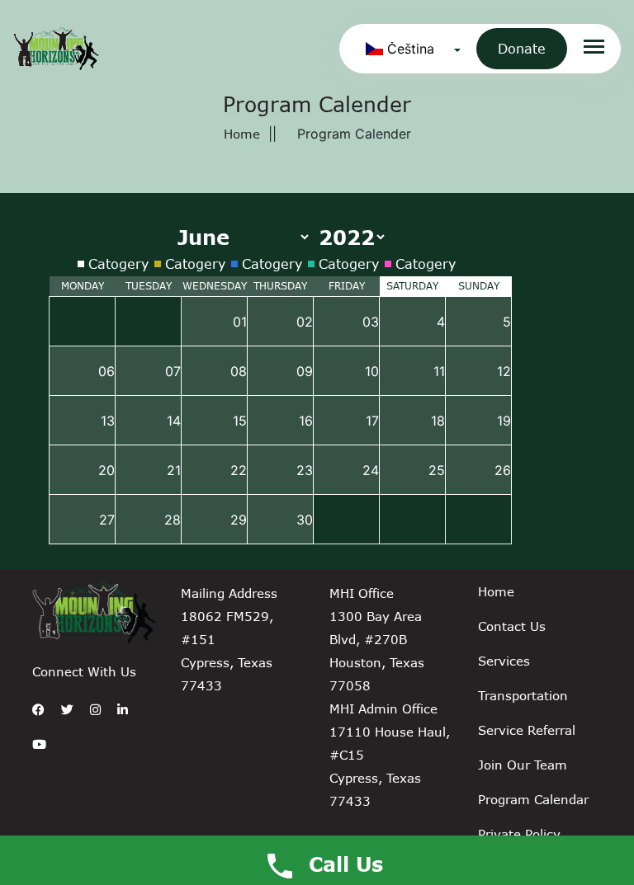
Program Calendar (533, 799)
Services (504, 660)
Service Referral (526, 730)
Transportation (523, 695)
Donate (522, 48)
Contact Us (512, 626)
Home (242, 133)
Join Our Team (522, 764)
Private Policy (519, 833)
